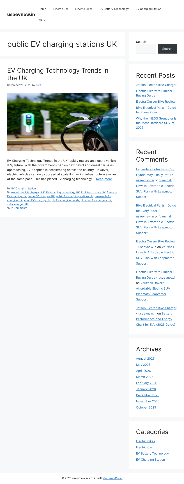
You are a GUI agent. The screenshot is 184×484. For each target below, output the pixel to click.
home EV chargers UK (41, 196)
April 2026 (143, 371)
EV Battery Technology (114, 9)
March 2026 (144, 377)
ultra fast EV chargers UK (96, 200)
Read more (104, 179)
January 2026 (146, 389)
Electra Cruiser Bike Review (155, 101)
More (42, 19)
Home (42, 9)
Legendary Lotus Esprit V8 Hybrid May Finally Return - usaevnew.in (156, 175)
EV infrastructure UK (93, 192)
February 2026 (146, 383)
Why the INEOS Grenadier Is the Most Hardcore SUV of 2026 (156, 123)
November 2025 (147, 401)
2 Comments (19, 207)
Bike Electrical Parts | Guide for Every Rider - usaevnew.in (156, 211)
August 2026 (145, 358)
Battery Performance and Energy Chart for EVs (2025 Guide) (155, 319)
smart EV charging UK (37, 200)
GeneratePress (113, 478)
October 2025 (146, 407)
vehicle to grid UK (18, 204)
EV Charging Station (148, 9)
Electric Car (60, 9)
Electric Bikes (84, 9)
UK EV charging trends (65, 200)
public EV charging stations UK (74, 196)
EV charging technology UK (63, 192)
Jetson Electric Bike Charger (156, 85)
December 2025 (147, 395)
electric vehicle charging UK (28, 192)
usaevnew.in (21, 14)
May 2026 (143, 364)
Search (141, 41)
